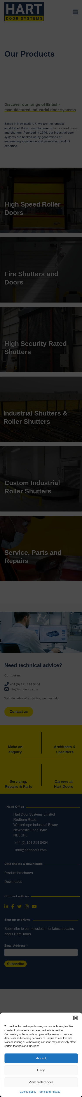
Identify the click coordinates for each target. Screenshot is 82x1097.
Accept (41, 1058)
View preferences (41, 1082)
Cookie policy (28, 1091)
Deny (41, 1070)
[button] (75, 1018)
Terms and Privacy (49, 1091)
